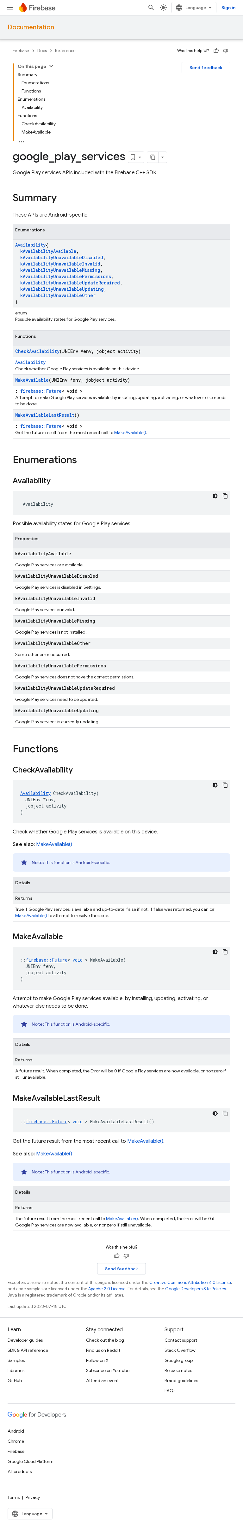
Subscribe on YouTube (107, 1370)
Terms (14, 1497)
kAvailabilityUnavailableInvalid (60, 264)
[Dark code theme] (215, 496)
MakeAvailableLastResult (44, 415)
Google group (179, 1360)
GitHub (15, 1380)
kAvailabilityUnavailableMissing (60, 270)
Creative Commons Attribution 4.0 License (190, 1282)
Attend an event (102, 1380)
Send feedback (206, 67)
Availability (30, 245)
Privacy (33, 1497)
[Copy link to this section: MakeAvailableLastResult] (106, 1099)
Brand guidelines (181, 1380)
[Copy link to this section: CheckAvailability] (79, 770)
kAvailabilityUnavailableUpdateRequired (70, 283)
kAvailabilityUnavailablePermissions (65, 276)
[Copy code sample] (225, 496)
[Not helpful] (225, 51)
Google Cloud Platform (30, 1461)
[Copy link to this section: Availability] (57, 481)
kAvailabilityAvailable (48, 251)
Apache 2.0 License (107, 1288)
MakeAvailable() (130, 432)
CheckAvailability (37, 351)
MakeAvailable (32, 380)
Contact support (181, 1340)
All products (20, 1471)
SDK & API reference (28, 1350)
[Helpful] (216, 51)
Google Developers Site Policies (195, 1288)
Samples (16, 1360)
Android (16, 1431)
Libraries (16, 1370)
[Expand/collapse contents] (51, 66)
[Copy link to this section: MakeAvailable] (69, 937)
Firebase (21, 50)
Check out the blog (105, 1340)
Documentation (31, 27)
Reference (65, 50)
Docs (42, 50)
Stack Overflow (180, 1350)
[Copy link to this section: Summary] (63, 198)
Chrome (16, 1441)
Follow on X (97, 1360)
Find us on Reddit (103, 1350)
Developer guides (25, 1340)
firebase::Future (41, 391)
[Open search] (151, 7)
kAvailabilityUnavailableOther (58, 295)
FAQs (170, 1390)
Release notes (178, 1370)
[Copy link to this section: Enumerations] (83, 460)
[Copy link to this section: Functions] (64, 750)
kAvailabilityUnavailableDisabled (61, 257)
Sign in (228, 7)
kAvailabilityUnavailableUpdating (62, 289)
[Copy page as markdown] (153, 157)
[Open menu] (10, 7)
